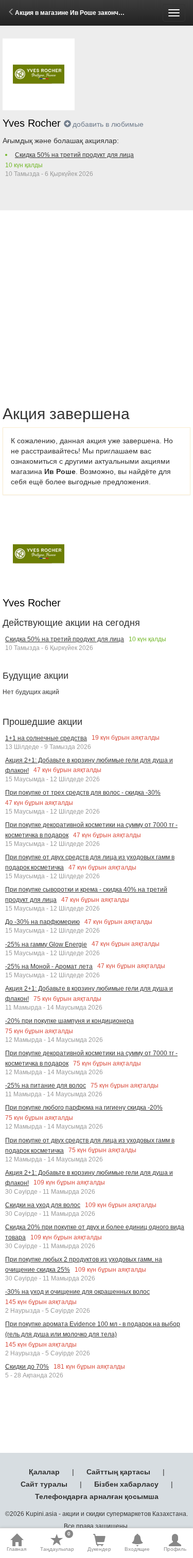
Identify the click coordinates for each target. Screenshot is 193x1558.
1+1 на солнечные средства (46, 738)
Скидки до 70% (27, 1366)
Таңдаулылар (57, 1542)
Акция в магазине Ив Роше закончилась (76, 12)
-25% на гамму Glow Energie (46, 944)
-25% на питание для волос (45, 1085)
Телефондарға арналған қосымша (97, 1496)
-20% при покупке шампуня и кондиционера (69, 1020)
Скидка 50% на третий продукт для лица (74, 155)
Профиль (175, 1549)
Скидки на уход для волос (42, 1205)
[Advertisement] (96, 296)
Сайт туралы (44, 1484)
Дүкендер (99, 1549)
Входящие (137, 1549)
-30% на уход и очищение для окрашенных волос (77, 1291)
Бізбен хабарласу (126, 1484)
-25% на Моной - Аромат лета (49, 966)
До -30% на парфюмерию (42, 921)
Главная (16, 1549)
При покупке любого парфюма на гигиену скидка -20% (84, 1107)
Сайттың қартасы (118, 1472)
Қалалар (44, 1472)
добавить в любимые (108, 124)
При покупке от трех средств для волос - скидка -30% (83, 792)
